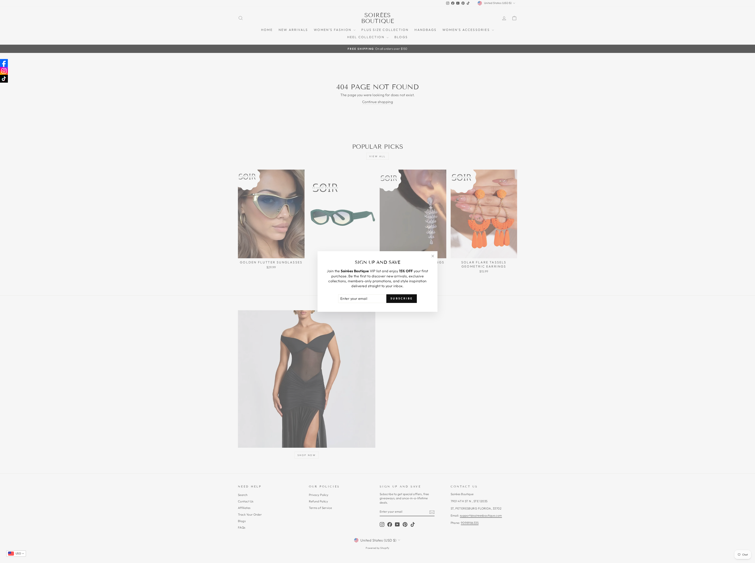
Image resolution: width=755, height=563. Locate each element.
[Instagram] (4, 71)
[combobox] (16, 553)
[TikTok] (4, 79)
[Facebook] (4, 63)
